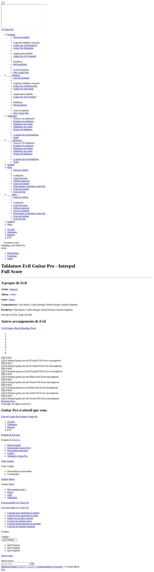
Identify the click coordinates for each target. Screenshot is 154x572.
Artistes (10, 164)
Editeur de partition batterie (20, 518)
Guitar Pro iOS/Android (24, 56)
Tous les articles (20, 170)
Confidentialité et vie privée (49, 566)
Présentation (13, 253)
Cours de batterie (21, 183)
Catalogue (12, 256)
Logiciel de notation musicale (21, 526)
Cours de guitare (21, 189)
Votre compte (7, 461)
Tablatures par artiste (23, 124)
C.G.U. (22, 566)
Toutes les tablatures (22, 129)
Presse (10, 492)
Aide (9, 495)
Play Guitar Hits (21, 72)
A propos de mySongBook (26, 135)
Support (11, 221)
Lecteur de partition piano (19, 521)
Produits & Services (10, 435)
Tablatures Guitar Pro (17, 456)
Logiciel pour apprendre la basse (22, 515)
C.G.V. (31, 566)
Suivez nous (7, 555)
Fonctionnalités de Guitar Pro (15, 502)
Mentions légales (9, 566)
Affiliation (12, 497)
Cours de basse (20, 178)
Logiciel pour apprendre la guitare (23, 513)
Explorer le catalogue (23, 121)
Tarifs (16, 137)
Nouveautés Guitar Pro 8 (19, 448)
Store (9, 224)
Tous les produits (21, 37)
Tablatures (12, 116)
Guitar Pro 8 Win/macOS (25, 45)
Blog (9, 167)
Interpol (13, 289)
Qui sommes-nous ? (16, 489)
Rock (12, 299)
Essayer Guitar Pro (10, 416)
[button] (5, 401)
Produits (11, 34)
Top (3, 569)
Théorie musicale (21, 181)
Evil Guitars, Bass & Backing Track (19, 328)
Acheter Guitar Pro (29, 416)
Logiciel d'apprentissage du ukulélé (24, 523)
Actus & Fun (19, 191)
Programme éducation (17, 450)
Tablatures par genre (22, 126)
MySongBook (20, 64)
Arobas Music (8, 479)
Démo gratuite (14, 445)
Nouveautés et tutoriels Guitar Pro (29, 186)
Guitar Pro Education (23, 48)
